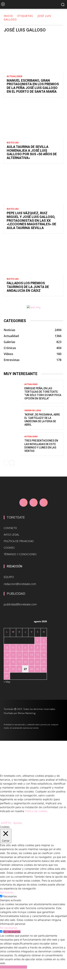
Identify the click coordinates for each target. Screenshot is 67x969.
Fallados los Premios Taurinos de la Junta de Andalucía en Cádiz (28, 286)
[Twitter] (43, 502)
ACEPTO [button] (6, 822)
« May (7, 681)
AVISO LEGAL (11, 534)
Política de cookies (36, 811)
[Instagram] (33, 502)
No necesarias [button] (8, 927)
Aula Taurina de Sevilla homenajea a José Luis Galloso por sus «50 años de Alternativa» (32, 152)
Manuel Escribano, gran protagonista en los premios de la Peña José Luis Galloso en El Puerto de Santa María (33, 85)
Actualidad (15, 76)
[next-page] (12, 462)
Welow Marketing (26, 713)
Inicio (8, 16)
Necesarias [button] (7, 892)
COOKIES (9, 547)
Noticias (13, 143)
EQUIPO (9, 577)
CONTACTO (10, 528)
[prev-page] (6, 462)
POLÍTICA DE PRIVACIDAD (19, 541)
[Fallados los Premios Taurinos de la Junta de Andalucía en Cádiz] (33, 256)
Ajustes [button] (17, 822)
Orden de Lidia (32, 410)
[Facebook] (23, 502)
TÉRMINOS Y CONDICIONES (20, 554)
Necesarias (10, 896)
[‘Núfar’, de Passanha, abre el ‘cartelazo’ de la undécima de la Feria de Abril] (13, 418)
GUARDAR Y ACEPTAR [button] (13, 967)
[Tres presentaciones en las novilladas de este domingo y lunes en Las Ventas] (13, 444)
